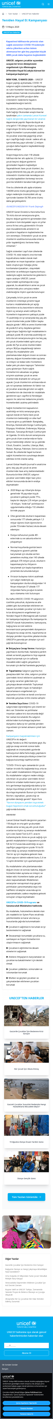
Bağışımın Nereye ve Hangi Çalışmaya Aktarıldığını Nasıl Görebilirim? (26, 1270)
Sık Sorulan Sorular (10, 1364)
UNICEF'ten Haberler (30, 14)
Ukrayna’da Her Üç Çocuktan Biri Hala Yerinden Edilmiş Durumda (24, 1300)
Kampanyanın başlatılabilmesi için (23, 736)
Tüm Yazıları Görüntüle (25, 1197)
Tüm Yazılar (13, 14)
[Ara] (43, 4)
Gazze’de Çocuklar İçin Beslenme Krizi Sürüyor (24, 1265)
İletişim (5, 1369)
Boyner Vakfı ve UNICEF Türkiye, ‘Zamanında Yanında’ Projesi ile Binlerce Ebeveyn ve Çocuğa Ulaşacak (25, 1292)
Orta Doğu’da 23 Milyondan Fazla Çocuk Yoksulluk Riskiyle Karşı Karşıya (26, 1277)
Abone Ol (26, 1353)
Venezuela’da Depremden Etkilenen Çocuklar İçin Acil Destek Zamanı (25, 1284)
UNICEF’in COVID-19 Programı (21, 902)
